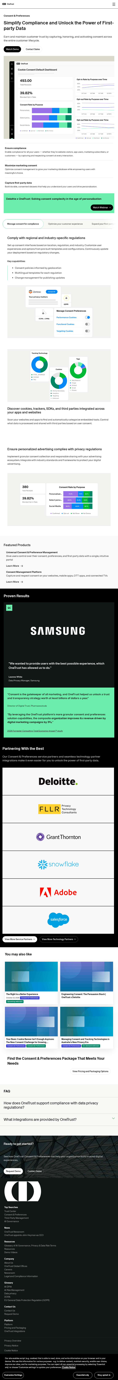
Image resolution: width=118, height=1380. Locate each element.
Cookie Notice (11, 1350)
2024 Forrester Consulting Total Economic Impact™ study (35, 731)
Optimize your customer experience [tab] (65, 224)
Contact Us (9, 1311)
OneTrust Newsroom (14, 1232)
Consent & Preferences (15, 1215)
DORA (7, 1297)
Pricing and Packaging (15, 1328)
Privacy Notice (11, 1346)
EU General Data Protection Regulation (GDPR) (26, 1300)
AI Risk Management (14, 1290)
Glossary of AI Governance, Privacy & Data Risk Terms (30, 1246)
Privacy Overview (12, 1341)
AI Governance (11, 1221)
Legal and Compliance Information (21, 1276)
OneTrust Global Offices (15, 1266)
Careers (8, 1269)
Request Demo (11, 1314)
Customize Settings (13, 1375)
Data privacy (10, 1293)
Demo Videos (10, 1252)
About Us (8, 1263)
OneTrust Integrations (14, 1331)
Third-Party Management (16, 1218)
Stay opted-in (104, 1375)
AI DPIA (8, 1287)
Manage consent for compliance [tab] (23, 224)
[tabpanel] (59, 381)
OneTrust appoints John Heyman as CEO (24, 1235)
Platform (8, 1324)
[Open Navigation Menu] (114, 4)
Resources (9, 1249)
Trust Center (10, 1211)
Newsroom (9, 1273)
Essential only (83, 1375)
